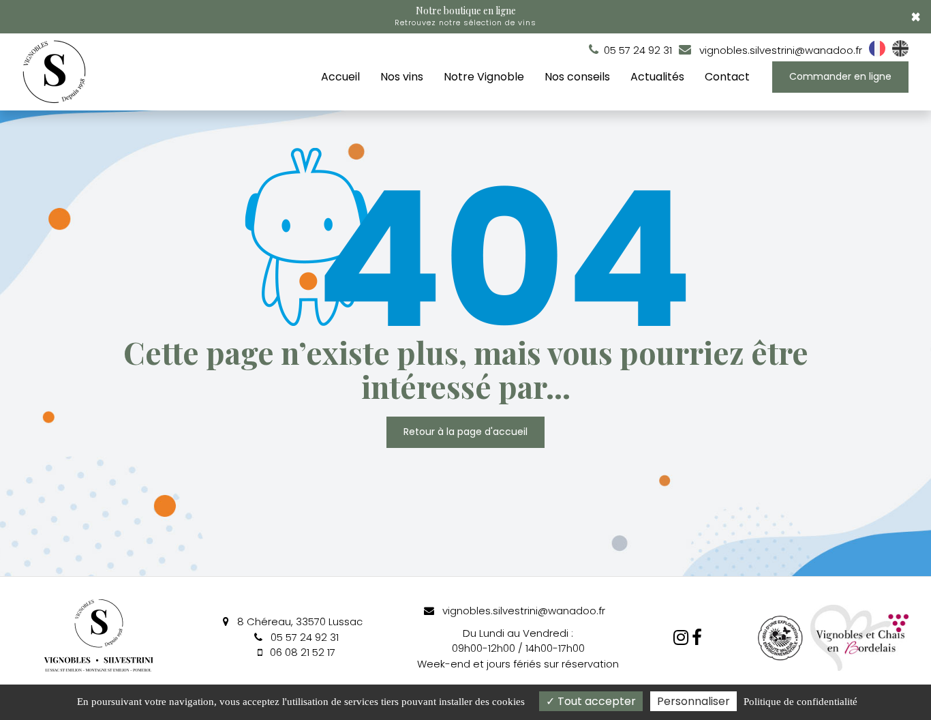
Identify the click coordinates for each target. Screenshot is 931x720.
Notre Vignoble (484, 77)
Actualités (657, 77)
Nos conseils (577, 77)
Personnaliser (693, 701)
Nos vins (401, 77)
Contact (727, 77)
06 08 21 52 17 (301, 652)
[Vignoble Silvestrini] (697, 637)
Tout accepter (595, 701)
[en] (900, 53)
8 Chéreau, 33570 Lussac (298, 621)
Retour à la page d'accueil (465, 432)
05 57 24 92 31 (303, 637)
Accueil (340, 77)
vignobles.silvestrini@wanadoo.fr (779, 50)
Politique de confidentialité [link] (800, 701)
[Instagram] (680, 637)
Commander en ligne (840, 76)
